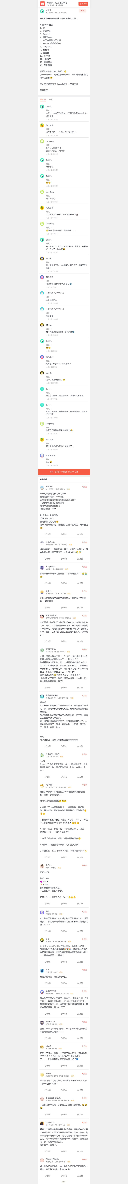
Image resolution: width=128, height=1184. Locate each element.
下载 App (83, 4)
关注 (82, 10)
